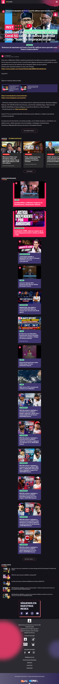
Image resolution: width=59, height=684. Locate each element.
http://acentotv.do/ (21, 109)
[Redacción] (2, 57)
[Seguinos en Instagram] (32, 613)
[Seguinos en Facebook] (21, 613)
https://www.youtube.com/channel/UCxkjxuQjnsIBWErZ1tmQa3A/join (23, 69)
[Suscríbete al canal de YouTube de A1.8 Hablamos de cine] (33, 639)
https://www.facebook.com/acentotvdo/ (14, 95)
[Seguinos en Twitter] (27, 613)
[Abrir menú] (57, 2)
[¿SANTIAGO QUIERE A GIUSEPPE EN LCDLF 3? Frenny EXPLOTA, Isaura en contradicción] (29, 252)
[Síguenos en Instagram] (34, 653)
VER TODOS (29, 171)
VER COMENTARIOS (30, 130)
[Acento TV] (3, 2)
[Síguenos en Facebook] (24, 653)
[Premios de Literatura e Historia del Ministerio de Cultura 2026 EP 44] (29, 583)
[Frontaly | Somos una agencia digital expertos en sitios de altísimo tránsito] (24, 681)
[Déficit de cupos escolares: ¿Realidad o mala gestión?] (29, 577)
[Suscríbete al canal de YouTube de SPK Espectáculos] (25, 644)
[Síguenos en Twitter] (29, 653)
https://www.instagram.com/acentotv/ (13, 98)
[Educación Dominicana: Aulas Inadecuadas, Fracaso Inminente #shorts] (29, 356)
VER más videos (30, 559)
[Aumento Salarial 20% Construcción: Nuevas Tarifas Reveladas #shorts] (29, 277)
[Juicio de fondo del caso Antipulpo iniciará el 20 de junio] (30, 88)
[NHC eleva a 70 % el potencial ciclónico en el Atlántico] (29, 380)
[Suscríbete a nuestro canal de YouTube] (37, 613)
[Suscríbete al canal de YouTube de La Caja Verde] (33, 644)
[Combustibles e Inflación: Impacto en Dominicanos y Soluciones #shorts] (29, 194)
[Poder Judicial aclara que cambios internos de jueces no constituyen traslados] (33, 153)
